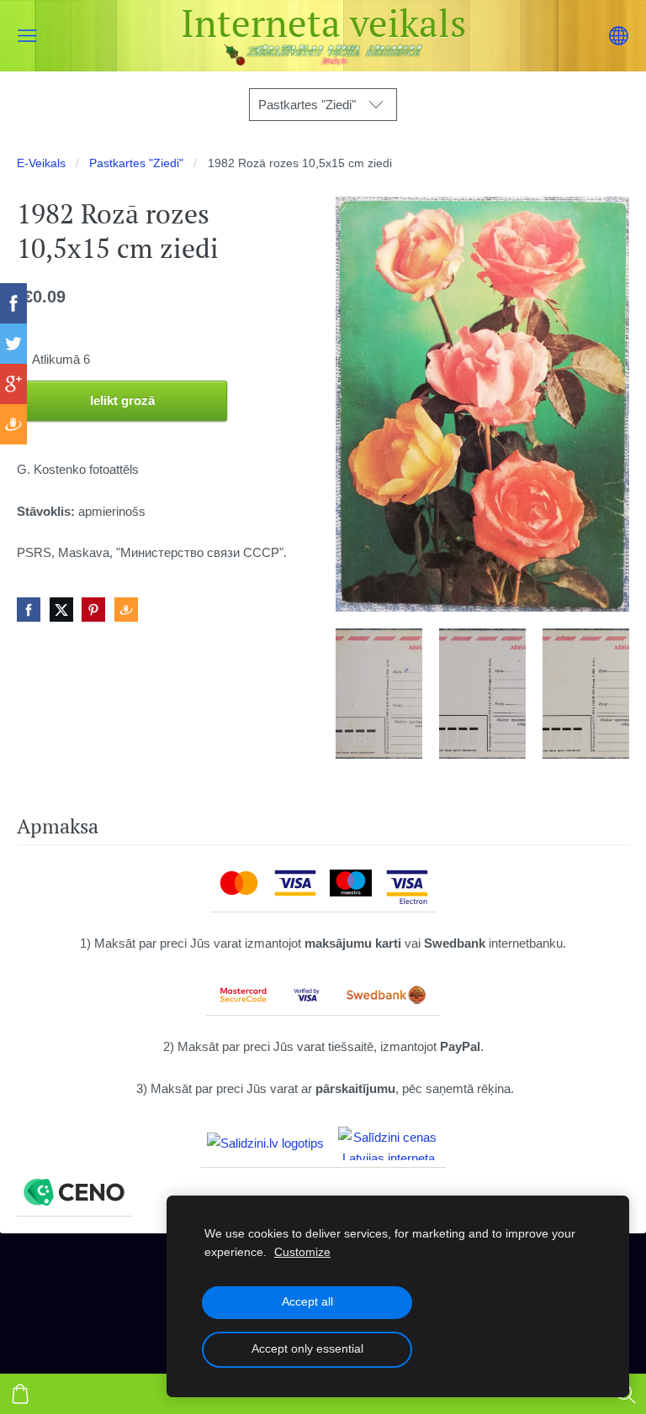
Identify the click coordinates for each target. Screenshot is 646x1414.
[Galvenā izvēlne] (27, 36)
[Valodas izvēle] (619, 36)
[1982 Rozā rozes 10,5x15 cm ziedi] (379, 693)
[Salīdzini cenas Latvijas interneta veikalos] (388, 1143)
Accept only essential (307, 1349)
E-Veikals (41, 163)
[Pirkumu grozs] (20, 1394)
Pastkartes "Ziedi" (136, 163)
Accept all (307, 1302)
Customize (302, 1252)
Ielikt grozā (122, 400)
